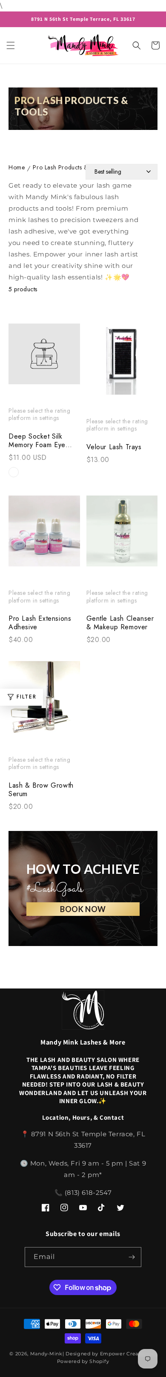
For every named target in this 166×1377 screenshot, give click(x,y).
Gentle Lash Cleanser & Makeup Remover (120, 622)
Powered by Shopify (83, 1361)
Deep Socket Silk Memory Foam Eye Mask (37, 440)
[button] (10, 45)
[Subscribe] (131, 1257)
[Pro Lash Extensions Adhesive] (44, 535)
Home (17, 168)
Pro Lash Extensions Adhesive (40, 622)
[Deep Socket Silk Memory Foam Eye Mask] (44, 358)
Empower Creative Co (128, 1354)
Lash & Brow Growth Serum (41, 789)
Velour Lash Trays (114, 447)
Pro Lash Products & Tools (69, 168)
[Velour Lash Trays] (122, 363)
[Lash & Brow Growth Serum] (44, 701)
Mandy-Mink (46, 1354)
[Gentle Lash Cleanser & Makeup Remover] (122, 535)
